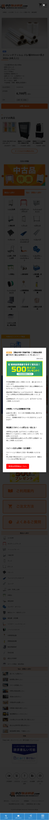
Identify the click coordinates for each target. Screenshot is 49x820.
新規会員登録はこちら (18, 466)
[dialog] (24, 410)
